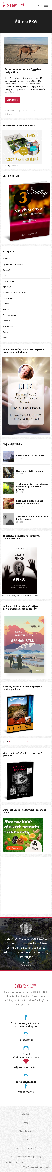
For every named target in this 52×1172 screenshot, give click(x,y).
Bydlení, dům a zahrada (13, 264)
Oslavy (6, 303)
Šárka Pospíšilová (13, 5)
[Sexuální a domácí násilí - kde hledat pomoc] (8, 519)
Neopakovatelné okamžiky (14, 292)
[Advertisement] (26, 885)
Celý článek (12, 100)
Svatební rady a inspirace (26, 1023)
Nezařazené (8, 298)
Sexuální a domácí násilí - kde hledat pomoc (32, 518)
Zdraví (5, 337)
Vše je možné (26, 1091)
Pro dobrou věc (9, 315)
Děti (5, 275)
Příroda (6, 309)
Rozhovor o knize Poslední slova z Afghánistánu (30, 502)
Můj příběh (26, 1114)
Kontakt (26, 1139)
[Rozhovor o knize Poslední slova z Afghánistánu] (8, 503)
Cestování (7, 270)
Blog (26, 1122)
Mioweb (46, 1167)
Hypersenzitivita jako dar (30, 471)
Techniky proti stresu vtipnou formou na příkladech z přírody (32, 486)
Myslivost (7, 287)
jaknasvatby (26, 1039)
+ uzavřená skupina (26, 1026)
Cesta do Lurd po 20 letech (30, 455)
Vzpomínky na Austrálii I (18, 742)
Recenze (6, 320)
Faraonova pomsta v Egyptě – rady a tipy (23, 70)
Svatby (6, 332)
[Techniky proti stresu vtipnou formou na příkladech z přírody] (8, 488)
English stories (9, 281)
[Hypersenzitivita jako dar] (8, 472)
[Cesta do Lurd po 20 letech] (8, 456)
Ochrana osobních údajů (26, 1148)
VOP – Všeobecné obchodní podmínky (26, 1156)
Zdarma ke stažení (26, 1131)
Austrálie (6, 258)
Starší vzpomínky (10, 326)
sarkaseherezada (26, 1081)
